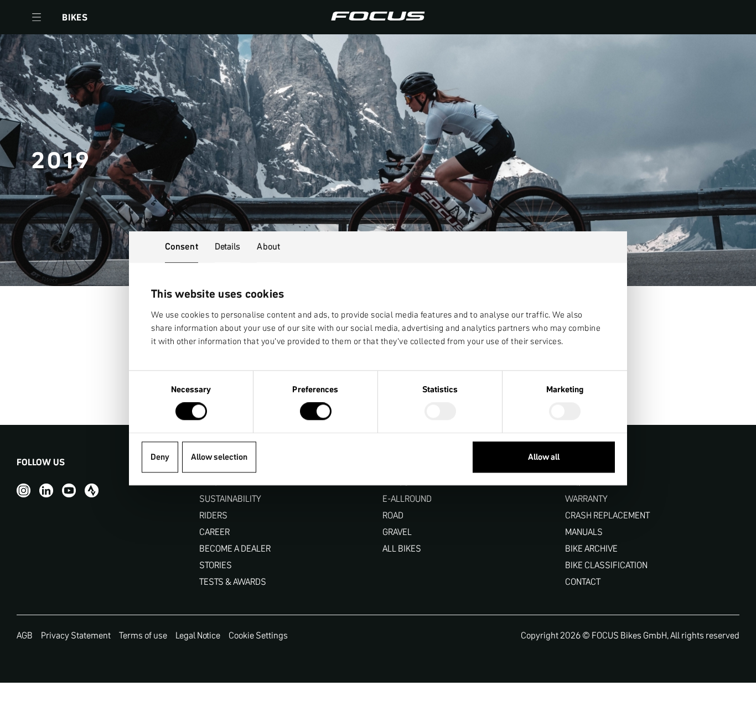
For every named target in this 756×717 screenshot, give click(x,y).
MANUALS (584, 532)
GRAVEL (397, 532)
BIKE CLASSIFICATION (606, 565)
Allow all (544, 457)
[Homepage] (377, 17)
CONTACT (582, 582)
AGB (25, 635)
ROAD (392, 515)
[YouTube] (69, 490)
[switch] (316, 413)
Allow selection (219, 457)
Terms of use (143, 635)
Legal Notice (197, 635)
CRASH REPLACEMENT (607, 515)
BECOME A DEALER (235, 548)
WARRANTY (586, 499)
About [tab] (268, 246)
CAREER (214, 532)
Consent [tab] (181, 246)
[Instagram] (23, 490)
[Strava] (92, 490)
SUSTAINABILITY (230, 499)
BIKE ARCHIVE (591, 548)
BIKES (75, 17)
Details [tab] (228, 246)
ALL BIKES (401, 548)
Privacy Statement (76, 635)
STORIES (215, 565)
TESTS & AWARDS (232, 582)
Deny (160, 457)
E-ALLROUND (407, 499)
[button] (36, 17)
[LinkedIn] (46, 490)
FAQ (572, 482)
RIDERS (213, 515)
